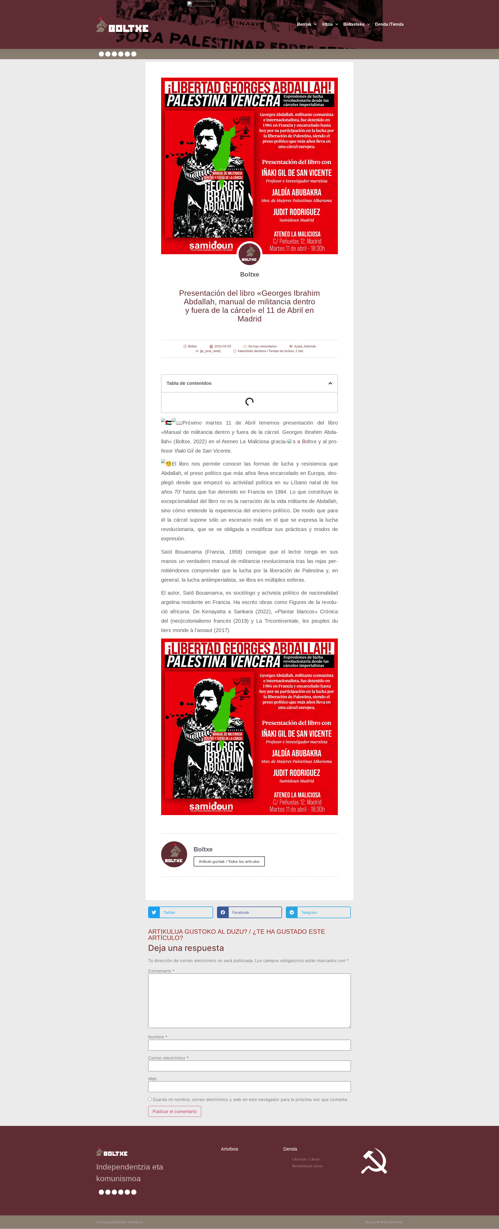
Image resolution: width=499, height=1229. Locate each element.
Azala (298, 346)
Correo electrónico (168, 1058)
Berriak (304, 24)
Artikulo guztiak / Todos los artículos (229, 861)
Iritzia (327, 24)
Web (152, 1079)
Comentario (161, 971)
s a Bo (300, 441)
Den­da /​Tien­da (389, 24)
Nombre (157, 1037)
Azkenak (310, 346)
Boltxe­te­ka (353, 24)
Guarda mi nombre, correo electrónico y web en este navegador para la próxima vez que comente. (250, 1099)
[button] (330, 383)
